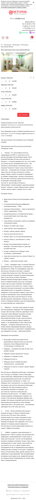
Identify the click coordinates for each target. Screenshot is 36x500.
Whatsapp (25, 33)
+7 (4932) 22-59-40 (28, 26)
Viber (33, 33)
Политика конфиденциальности (18, 485)
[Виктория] (18, 12)
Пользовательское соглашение (18, 487)
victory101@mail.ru (28, 30)
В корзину (24, 115)
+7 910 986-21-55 (29, 28)
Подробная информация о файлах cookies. (14, 7)
